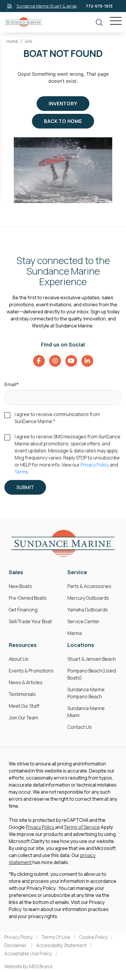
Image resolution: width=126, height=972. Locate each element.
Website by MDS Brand (28, 966)
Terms (21, 472)
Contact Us (79, 727)
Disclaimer (16, 945)
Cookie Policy (93, 937)
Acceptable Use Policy (28, 953)
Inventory (63, 103)
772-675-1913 (99, 6)
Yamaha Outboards (87, 609)
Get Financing (23, 609)
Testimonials (22, 694)
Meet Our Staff (24, 706)
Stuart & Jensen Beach (91, 659)
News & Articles (25, 682)
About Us (18, 659)
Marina (74, 633)
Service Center (83, 621)
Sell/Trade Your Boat (30, 621)
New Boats (20, 586)
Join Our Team (23, 717)
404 (29, 41)
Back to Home (63, 121)
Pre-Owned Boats (28, 598)
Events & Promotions (31, 670)
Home (12, 41)
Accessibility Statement (61, 945)
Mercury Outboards (88, 598)
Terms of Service (82, 827)
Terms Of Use (56, 937)
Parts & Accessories (89, 586)
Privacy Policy (95, 465)
